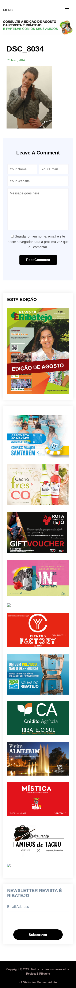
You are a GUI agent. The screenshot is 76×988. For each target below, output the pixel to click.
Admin (52, 982)
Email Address (18, 906)
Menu (8, 10)
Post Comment (38, 260)
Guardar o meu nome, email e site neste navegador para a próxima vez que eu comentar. (38, 242)
